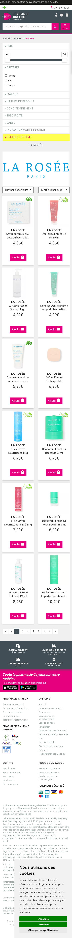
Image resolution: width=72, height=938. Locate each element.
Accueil (6, 39)
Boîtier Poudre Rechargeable (54, 379)
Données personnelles (51, 746)
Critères (13, 68)
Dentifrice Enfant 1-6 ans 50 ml (54, 236)
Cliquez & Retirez (18, 651)
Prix (10, 46)
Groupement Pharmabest (16, 709)
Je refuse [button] (43, 924)
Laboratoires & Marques (51, 709)
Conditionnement (20, 109)
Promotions (45, 712)
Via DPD (18, 664)
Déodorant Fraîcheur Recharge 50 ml (54, 451)
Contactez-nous (11, 716)
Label (11, 123)
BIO (9, 81)
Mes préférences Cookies (52, 754)
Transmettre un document (52, 731)
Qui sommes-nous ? (13, 705)
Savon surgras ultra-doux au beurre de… (18, 236)
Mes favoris (8, 780)
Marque (17, 39)
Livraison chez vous (49, 773)
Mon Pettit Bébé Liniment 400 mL (18, 595)
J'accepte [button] (43, 918)
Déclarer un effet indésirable (53, 735)
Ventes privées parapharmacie (46, 718)
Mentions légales (47, 742)
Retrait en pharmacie (49, 769)
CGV (41, 739)
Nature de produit (20, 101)
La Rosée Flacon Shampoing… (18, 308)
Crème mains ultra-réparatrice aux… (18, 379)
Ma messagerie (10, 784)
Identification (9, 769)
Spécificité (15, 116)
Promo (11, 76)
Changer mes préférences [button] (43, 930)
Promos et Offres (19, 137)
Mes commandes (12, 773)
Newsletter (44, 727)
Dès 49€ (54, 652)
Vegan (11, 85)
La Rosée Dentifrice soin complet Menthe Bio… (54, 308)
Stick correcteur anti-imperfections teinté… (54, 595)
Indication (26, 130)
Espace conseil (47, 723)
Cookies (43, 750)
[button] (18, 190)
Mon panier (8, 777)
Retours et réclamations (15, 720)
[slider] (7, 60)
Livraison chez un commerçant (48, 778)
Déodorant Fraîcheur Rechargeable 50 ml (54, 523)
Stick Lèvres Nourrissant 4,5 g (18, 451)
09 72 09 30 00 (54, 664)
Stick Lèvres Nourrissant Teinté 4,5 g (18, 523)
